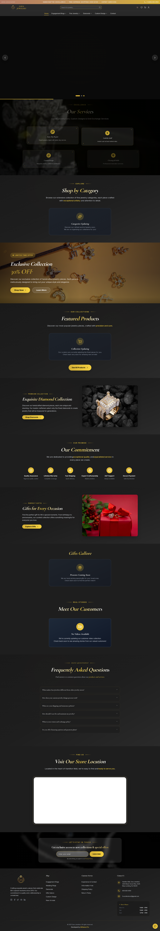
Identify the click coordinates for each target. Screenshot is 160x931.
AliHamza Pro (84, 927)
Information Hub (87, 885)
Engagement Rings (58, 13)
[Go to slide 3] (83, 95)
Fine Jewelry (73, 13)
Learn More (41, 290)
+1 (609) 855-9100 (152, 2)
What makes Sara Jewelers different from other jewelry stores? (63, 690)
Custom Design (100, 13)
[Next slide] (155, 58)
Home (46, 13)
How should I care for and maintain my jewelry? (58, 714)
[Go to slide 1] (76, 95)
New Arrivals (50, 900)
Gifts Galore (50, 893)
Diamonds (86, 13)
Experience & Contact (89, 882)
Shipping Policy (86, 889)
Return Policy (86, 893)
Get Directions (81, 818)
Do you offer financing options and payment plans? (59, 730)
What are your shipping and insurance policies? (58, 706)
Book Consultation (8, 2)
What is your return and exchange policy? (56, 722)
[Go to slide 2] (80, 95)
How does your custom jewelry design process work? (59, 698)
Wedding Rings (51, 885)
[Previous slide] (5, 58)
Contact (113, 13)
